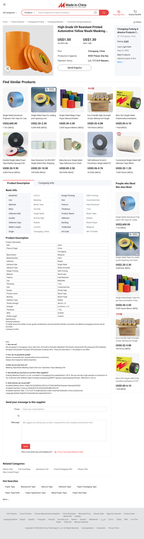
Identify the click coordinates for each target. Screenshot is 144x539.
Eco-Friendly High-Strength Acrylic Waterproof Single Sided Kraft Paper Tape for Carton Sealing (128, 339)
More (119, 62)
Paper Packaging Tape (86, 486)
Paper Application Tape (35, 492)
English (22, 519)
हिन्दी (126, 519)
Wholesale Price (84, 513)
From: (17, 409)
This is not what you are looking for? (37, 452)
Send (25, 446)
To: (18, 415)
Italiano (74, 519)
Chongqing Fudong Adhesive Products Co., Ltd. (127, 32)
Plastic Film (8, 469)
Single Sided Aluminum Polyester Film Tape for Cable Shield (128, 218)
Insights (78, 516)
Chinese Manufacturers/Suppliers (47, 513)
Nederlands (93, 519)
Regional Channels (114, 513)
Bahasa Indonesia (81, 522)
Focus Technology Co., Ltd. (53, 528)
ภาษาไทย (134, 519)
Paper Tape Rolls (12, 492)
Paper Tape (10, 486)
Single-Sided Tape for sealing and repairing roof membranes (128, 259)
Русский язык (63, 519)
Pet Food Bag (24, 469)
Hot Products (12, 513)
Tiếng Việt (68, 522)
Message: (15, 422)
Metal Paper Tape (59, 492)
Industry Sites (99, 513)
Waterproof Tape (28, 486)
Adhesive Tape (64, 486)
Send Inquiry (75, 67)
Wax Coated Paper (11, 472)
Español (31, 519)
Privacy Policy (113, 528)
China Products (26, 513)
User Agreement (88, 528)
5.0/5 (126, 41)
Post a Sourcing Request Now (68, 452)
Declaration (101, 528)
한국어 (110, 519)
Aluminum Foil (42, 469)
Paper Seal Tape (79, 492)
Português (41, 519)
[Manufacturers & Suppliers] (72, 5)
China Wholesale (69, 513)
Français (51, 519)
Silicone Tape (47, 486)
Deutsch (83, 519)
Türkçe (58, 522)
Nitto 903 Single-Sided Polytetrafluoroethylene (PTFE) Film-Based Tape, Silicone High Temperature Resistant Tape (127, 380)
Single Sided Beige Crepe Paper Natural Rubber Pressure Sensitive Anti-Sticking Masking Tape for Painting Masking (128, 299)
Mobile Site (67, 516)
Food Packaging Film (63, 469)
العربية (103, 519)
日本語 (119, 519)
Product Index (129, 513)
